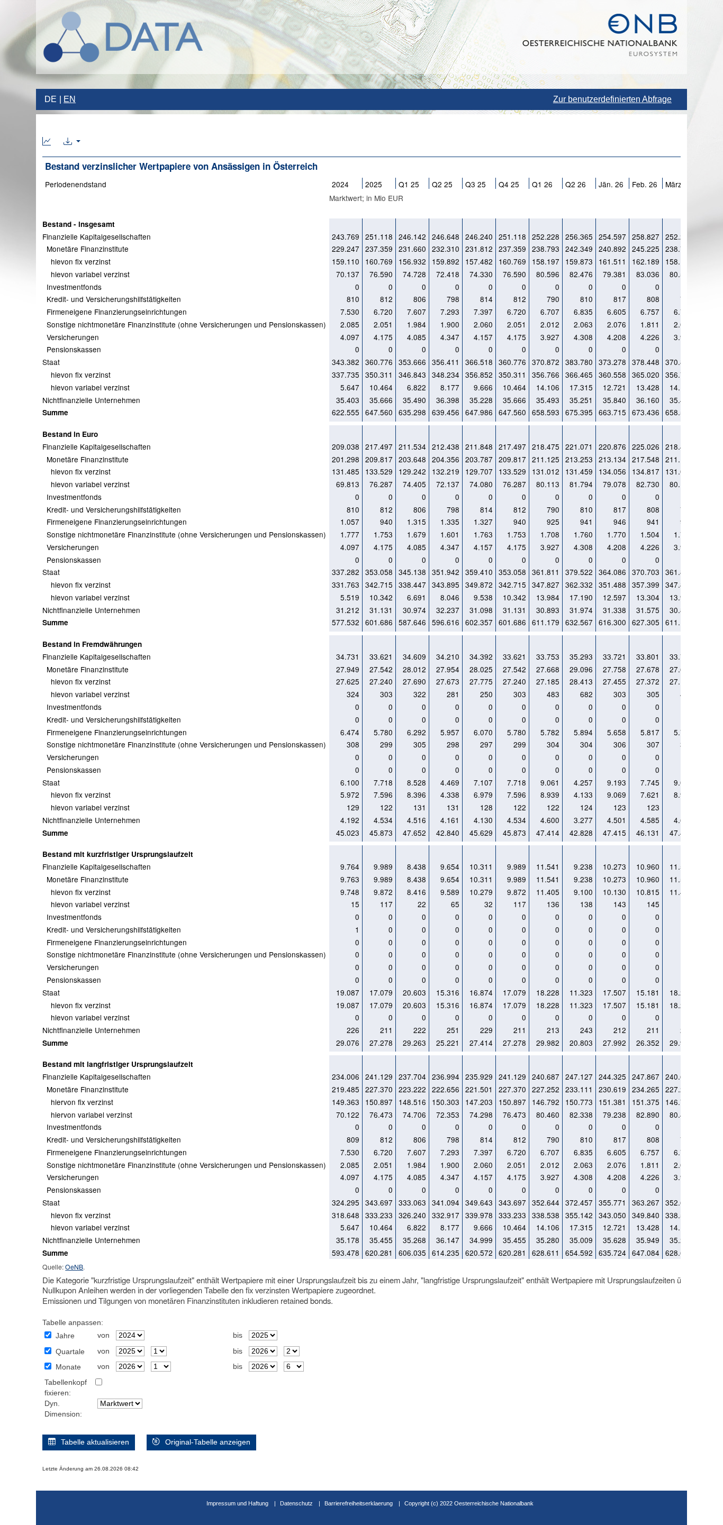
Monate (68, 1367)
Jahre (65, 1336)
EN (70, 99)
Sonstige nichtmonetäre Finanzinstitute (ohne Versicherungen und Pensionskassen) (184, 324)
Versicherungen (70, 337)
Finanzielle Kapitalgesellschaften (96, 236)
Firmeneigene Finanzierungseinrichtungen (114, 311)
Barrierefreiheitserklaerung (358, 1503)
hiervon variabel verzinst (87, 1114)
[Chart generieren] (46, 141)
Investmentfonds (72, 286)
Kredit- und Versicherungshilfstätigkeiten (111, 299)
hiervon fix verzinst (77, 1102)
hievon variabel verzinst (86, 274)
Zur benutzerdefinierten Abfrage (612, 99)
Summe (55, 412)
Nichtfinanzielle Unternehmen (91, 400)
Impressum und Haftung (237, 1503)
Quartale (70, 1352)
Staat (51, 362)
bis (237, 1335)
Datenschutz (296, 1503)
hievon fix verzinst (76, 261)
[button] (72, 141)
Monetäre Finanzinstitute (85, 248)
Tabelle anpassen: (72, 1323)
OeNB (74, 1266)
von (103, 1335)
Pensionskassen (71, 349)
